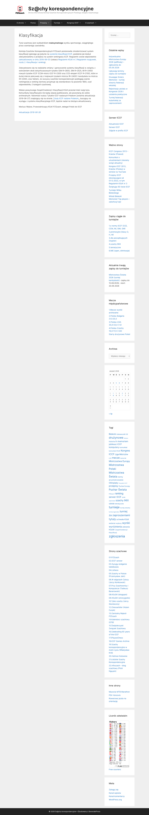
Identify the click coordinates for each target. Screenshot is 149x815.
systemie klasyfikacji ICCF (61, 54)
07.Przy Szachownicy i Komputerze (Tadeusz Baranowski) (118, 588)
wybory (119, 523)
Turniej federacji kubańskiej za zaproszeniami (116, 100)
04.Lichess (113, 570)
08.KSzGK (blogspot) (118, 594)
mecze (116, 457)
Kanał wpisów (115, 793)
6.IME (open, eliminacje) (119, 251)
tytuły (112, 519)
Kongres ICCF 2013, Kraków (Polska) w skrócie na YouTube (117, 169)
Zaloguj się (113, 790)
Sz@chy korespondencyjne (61, 9)
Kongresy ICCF (73, 23)
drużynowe (116, 437)
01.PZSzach (114, 557)
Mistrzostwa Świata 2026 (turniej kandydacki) (117, 277)
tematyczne (119, 504)
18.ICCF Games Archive (119, 641)
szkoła (111, 503)
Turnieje (57, 23)
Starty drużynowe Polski (119, 334)
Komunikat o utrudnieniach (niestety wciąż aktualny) (119, 160)
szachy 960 (122, 500)
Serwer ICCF (114, 127)
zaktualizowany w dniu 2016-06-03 (34, 59)
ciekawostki (121, 434)
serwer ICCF (115, 497)
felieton (126, 438)
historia (112, 441)
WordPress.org (115, 800)
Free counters (115, 769)
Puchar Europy (124, 486)
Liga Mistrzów (121, 454)
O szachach (89, 23)
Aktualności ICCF (116, 124)
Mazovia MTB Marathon (119, 692)
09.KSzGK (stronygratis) (119, 598)
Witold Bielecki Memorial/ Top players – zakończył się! (119, 199)
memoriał (123, 458)
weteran (112, 523)
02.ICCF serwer (115, 561)
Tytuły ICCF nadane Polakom (66, 98)
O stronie (20, 23)
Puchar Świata (118, 489)
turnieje (114, 507)
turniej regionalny (114, 512)
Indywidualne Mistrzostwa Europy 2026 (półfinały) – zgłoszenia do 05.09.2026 (117, 62)
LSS (110, 458)
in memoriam (121, 441)
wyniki (126, 523)
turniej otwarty (125, 508)
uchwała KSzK (122, 519)
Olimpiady (113, 483)
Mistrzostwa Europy (119, 461)
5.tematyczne (115, 247)
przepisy (113, 486)
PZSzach (111, 494)
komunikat (123, 447)
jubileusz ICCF (115, 444)
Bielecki (112, 434)
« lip (110, 414)
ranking (119, 493)
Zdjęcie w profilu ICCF (118, 130)
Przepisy (43, 23)
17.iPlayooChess (116, 638)
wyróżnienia (115, 526)
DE (127, 434)
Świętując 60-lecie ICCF (119, 187)
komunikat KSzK (114, 451)
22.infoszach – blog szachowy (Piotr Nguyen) (117, 668)
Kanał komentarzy (117, 796)
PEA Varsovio (115, 695)
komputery (114, 447)
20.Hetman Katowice (118, 656)
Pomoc (33, 23)
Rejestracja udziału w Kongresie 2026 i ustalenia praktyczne (118, 91)
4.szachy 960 (115, 244)
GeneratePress (94, 811)
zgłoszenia (117, 536)
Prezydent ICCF (123, 483)
